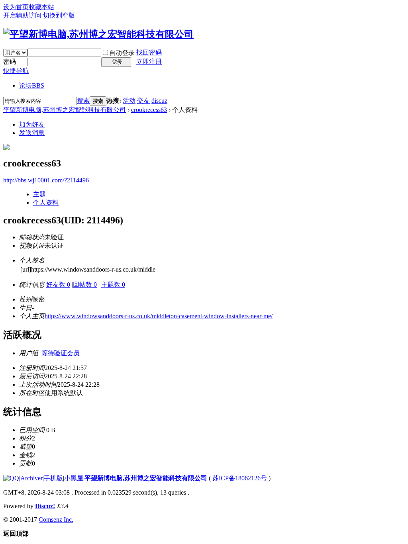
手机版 (53, 478)
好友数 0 (58, 284)
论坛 (31, 85)
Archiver (31, 478)
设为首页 (16, 7)
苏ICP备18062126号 (239, 478)
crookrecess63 (149, 109)
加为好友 (32, 124)
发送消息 (32, 132)
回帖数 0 (85, 284)
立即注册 (149, 61)
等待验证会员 (60, 353)
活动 (129, 100)
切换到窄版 (59, 15)
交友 (143, 100)
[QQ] (11, 478)
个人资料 (46, 202)
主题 (39, 194)
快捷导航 (16, 70)
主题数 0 (113, 284)
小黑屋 (73, 478)
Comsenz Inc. (56, 519)
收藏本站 (41, 7)
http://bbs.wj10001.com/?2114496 (46, 180)
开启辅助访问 (22, 15)
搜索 (83, 100)
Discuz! (45, 506)
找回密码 (149, 52)
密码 (9, 61)
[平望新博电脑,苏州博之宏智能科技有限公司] (98, 34)
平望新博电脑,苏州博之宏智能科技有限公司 (64, 109)
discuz (159, 100)
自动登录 (122, 52)
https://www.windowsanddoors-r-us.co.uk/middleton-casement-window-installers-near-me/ (159, 316)
